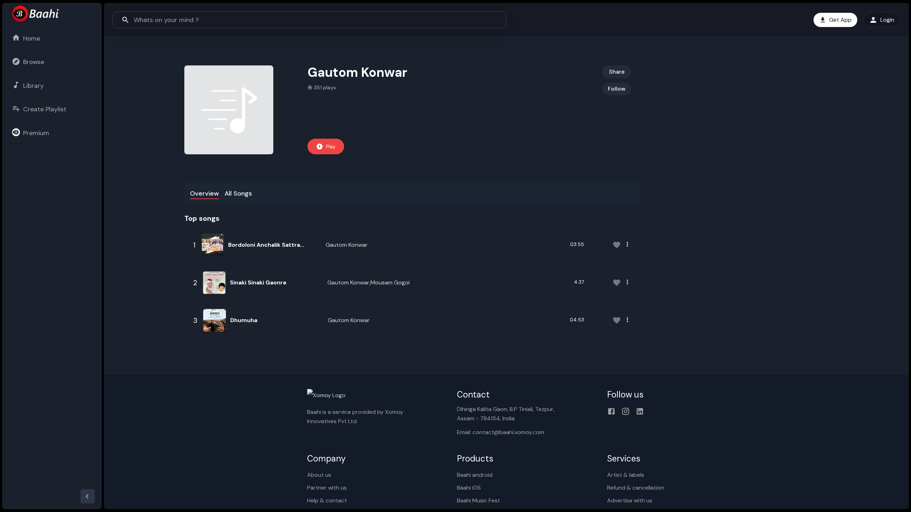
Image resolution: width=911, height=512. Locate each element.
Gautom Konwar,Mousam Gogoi (368, 282)
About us (319, 475)
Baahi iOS (469, 487)
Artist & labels (625, 475)
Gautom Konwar (347, 245)
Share (617, 71)
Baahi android (475, 475)
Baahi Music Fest (478, 500)
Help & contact (327, 500)
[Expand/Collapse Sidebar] (87, 496)
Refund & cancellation (635, 487)
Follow (617, 88)
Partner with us (327, 487)
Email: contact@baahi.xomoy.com (500, 432)
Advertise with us (629, 500)
